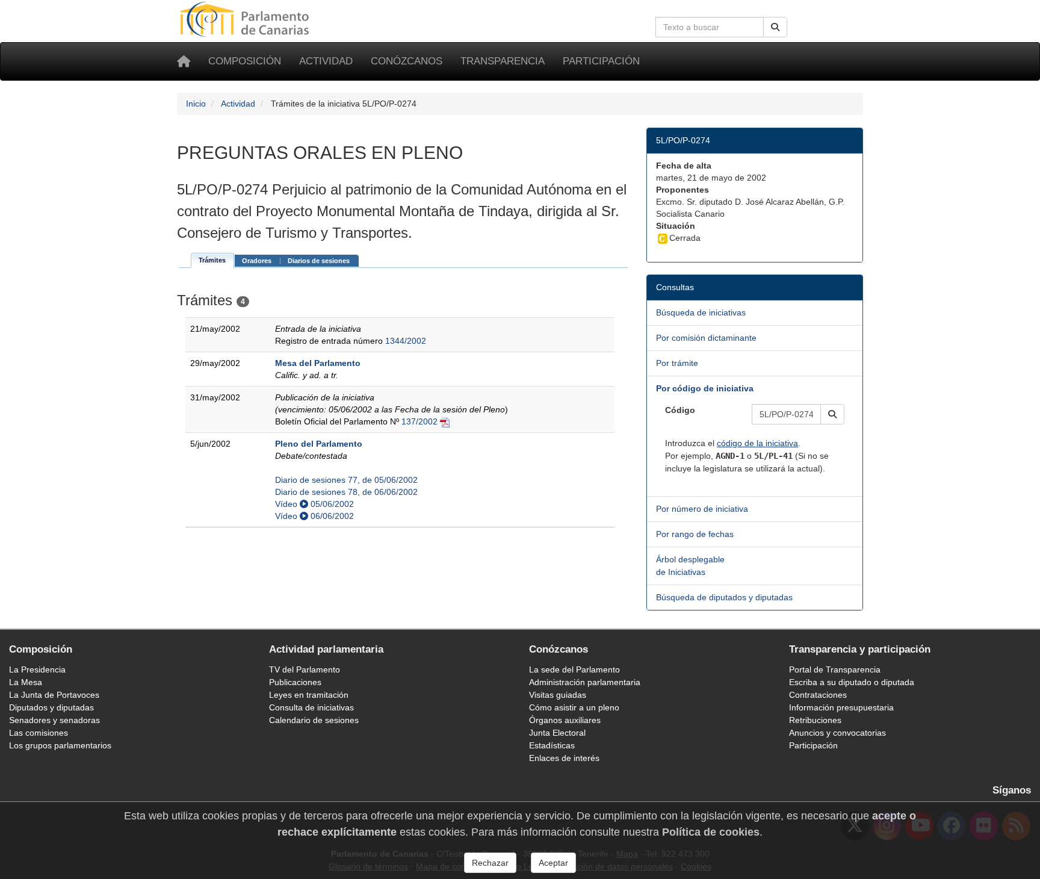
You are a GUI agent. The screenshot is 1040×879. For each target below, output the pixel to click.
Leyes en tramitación (308, 695)
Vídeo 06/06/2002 (314, 516)
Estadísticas (552, 745)
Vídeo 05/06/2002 (314, 504)
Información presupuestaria (841, 707)
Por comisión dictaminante (706, 338)
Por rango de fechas (695, 534)
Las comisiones (38, 733)
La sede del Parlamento (574, 669)
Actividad (326, 61)
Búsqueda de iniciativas (701, 312)
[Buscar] (775, 27)
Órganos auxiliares (565, 720)
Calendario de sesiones (314, 720)
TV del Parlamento (304, 669)
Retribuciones (815, 720)
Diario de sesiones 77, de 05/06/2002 (346, 480)
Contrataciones (818, 695)
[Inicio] (183, 61)
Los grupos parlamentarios (60, 745)
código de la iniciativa (757, 443)
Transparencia (502, 61)
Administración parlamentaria (584, 682)
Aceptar (553, 863)
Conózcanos (406, 61)
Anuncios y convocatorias (837, 733)
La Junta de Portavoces (54, 695)
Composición (244, 61)
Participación (601, 61)
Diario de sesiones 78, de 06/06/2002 (346, 492)
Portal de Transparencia (835, 669)
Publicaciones (295, 682)
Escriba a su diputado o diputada (851, 682)
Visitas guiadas (557, 695)
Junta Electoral (557, 733)
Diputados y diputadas (51, 707)
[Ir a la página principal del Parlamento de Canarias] (246, 18)
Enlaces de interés (564, 758)
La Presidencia (37, 669)
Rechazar (490, 863)
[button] (832, 414)
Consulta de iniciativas (311, 707)
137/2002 (419, 421)
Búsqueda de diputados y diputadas (724, 597)
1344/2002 (405, 341)
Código (680, 410)
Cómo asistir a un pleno (574, 707)
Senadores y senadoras (54, 720)
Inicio (196, 103)
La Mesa (25, 682)
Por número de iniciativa (702, 509)
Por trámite (677, 363)
